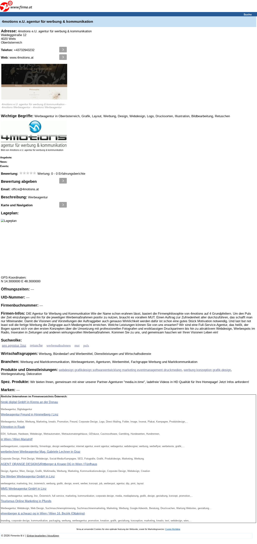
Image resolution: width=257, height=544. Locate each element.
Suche (248, 14)
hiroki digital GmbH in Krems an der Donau (29, 402)
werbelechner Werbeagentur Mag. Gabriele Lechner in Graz (40, 451)
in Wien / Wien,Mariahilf (16, 439)
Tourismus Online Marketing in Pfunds (26, 501)
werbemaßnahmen (58, 345)
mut (77, 345)
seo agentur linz (14, 345)
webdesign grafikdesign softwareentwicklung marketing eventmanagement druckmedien (120, 370)
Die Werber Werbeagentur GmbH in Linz (28, 476)
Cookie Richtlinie (172, 529)
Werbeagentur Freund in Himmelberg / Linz (29, 414)
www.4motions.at (17, 57)
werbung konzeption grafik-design (207, 370)
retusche (36, 345)
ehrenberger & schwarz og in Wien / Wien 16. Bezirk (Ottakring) (43, 513)
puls (86, 345)
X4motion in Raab (13, 426)
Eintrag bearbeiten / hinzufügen (43, 535)
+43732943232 (17, 50)
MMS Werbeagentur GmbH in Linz (23, 488)
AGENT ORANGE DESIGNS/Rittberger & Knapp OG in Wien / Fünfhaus (49, 464)
